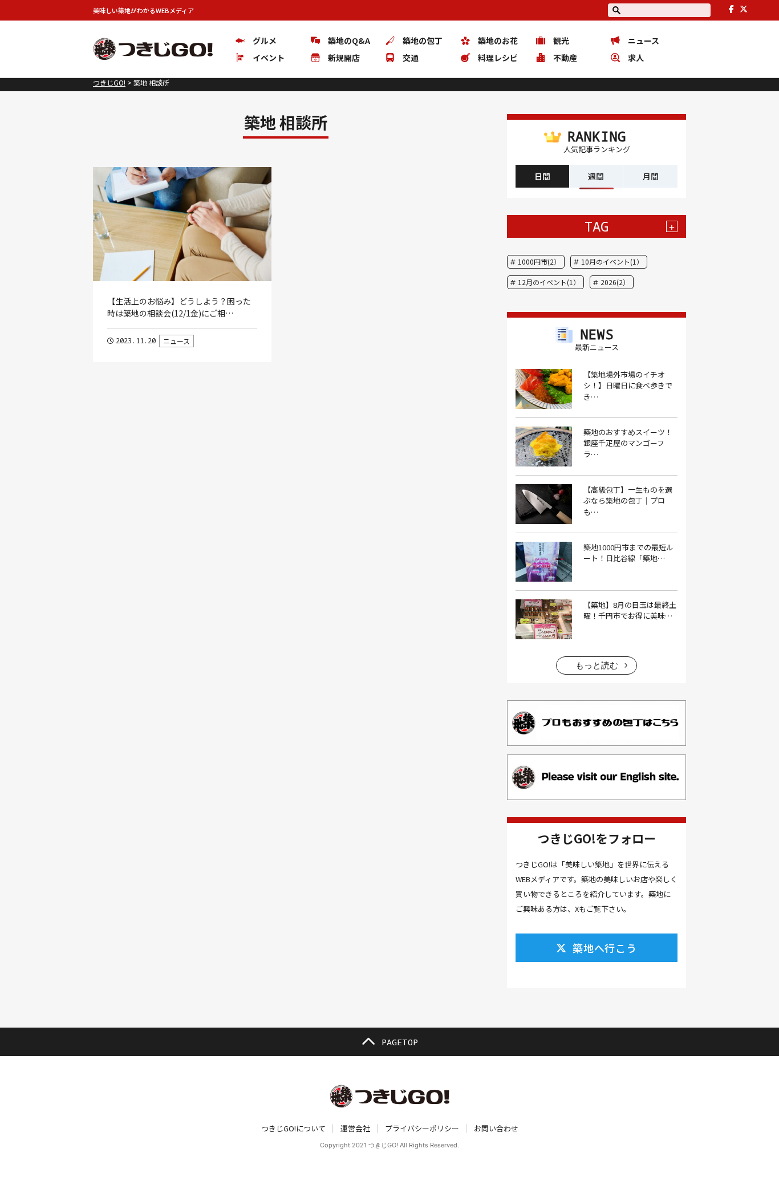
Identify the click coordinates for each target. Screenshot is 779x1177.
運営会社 (355, 1128)
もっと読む (596, 665)
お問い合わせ (496, 1128)
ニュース (176, 341)
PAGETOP (400, 1042)
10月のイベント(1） (612, 261)
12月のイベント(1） (549, 282)
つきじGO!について (293, 1128)
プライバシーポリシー (422, 1128)
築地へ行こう (605, 947)
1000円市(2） (539, 261)
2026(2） (615, 282)
